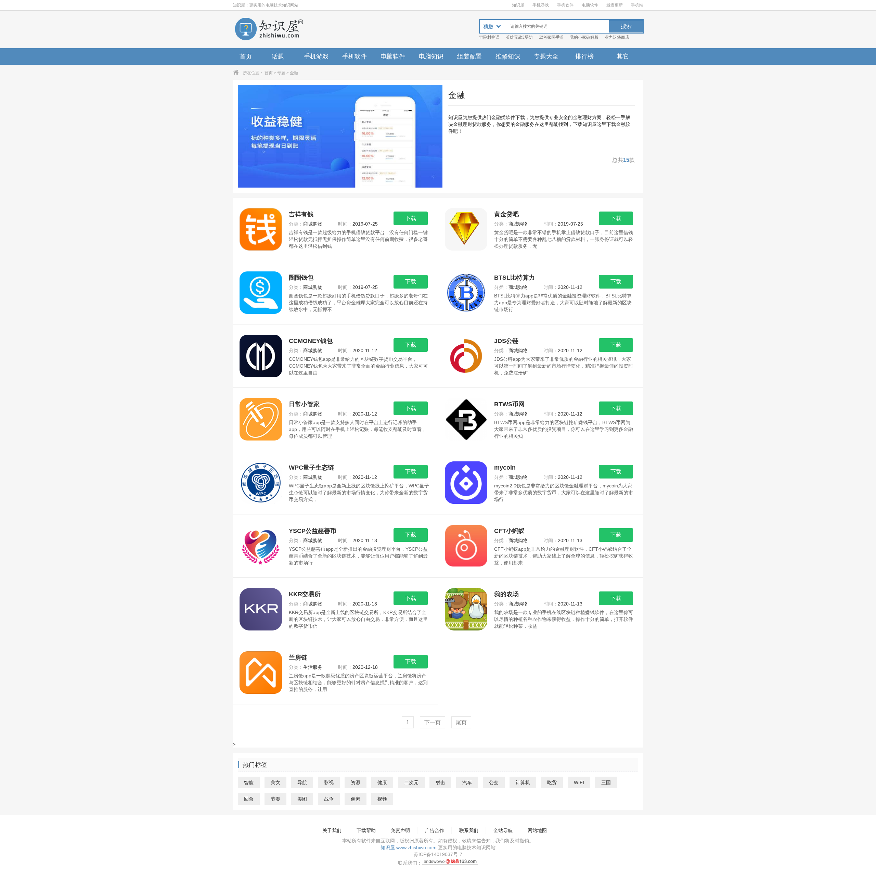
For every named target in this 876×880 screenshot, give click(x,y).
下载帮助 (366, 830)
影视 (329, 782)
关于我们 (332, 830)
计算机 (523, 782)
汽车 (467, 782)
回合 (249, 799)
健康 (382, 782)
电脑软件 (590, 5)
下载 (410, 218)
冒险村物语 (489, 37)
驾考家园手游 (551, 37)
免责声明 (400, 830)
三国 (606, 782)
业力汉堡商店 (617, 37)
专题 (281, 73)
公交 (494, 782)
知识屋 (518, 5)
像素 (355, 799)
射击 (440, 782)
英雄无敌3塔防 (519, 37)
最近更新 (614, 5)
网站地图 (537, 830)
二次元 (411, 782)
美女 (275, 782)
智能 (249, 782)
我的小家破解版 (584, 37)
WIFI (579, 782)
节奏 (275, 799)
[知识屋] (269, 29)
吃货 (552, 782)
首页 (246, 56)
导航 (302, 782)
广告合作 (434, 830)
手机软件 (565, 5)
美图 (302, 799)
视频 (382, 799)
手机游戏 (540, 5)
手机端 (637, 5)
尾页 (461, 722)
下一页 (432, 722)
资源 (355, 782)
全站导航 (503, 830)
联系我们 (468, 830)
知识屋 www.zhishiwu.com (409, 847)
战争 (329, 799)
